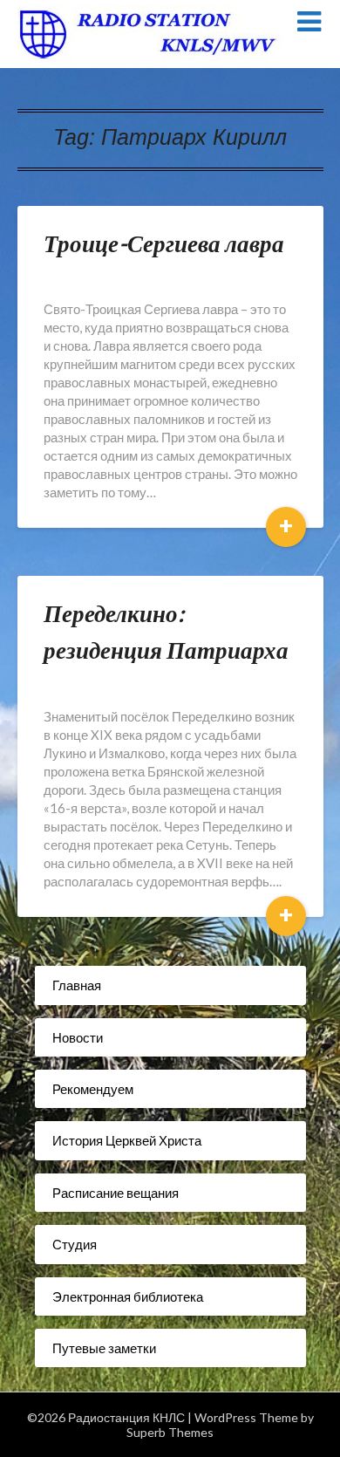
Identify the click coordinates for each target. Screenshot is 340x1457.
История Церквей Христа (126, 1140)
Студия (74, 1244)
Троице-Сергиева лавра (164, 243)
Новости (77, 1037)
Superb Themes (170, 1432)
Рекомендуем (92, 1089)
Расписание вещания (115, 1192)
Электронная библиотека (127, 1296)
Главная (76, 985)
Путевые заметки (104, 1348)
